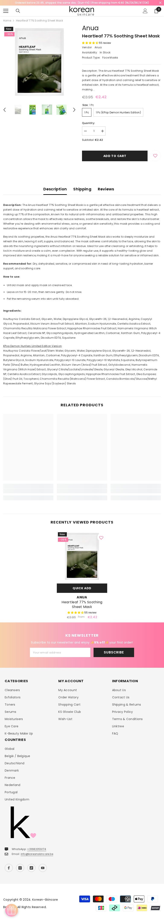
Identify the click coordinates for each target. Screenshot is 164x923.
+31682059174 (36, 849)
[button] (4, 110)
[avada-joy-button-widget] (11, 910)
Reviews (106, 189)
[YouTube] (43, 868)
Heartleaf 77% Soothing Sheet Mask (82, 604)
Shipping (82, 189)
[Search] (17, 10)
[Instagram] (20, 868)
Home (7, 20)
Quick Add (82, 588)
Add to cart (114, 156)
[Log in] (145, 11)
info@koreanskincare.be (37, 854)
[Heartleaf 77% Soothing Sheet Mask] (82, 556)
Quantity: (88, 123)
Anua (90, 28)
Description (55, 189)
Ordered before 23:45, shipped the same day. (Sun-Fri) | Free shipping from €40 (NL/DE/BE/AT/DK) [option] (82, 2)
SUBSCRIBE (114, 652)
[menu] (5, 10)
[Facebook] (9, 868)
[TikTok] (31, 868)
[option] (39, 62)
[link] (28, 491)
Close (160, 2)
